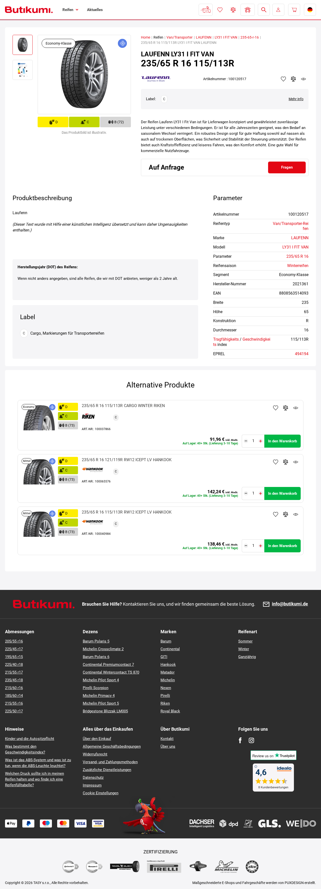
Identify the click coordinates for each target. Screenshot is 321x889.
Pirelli (165, 695)
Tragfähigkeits (226, 339)
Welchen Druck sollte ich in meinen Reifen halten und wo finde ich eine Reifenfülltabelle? (34, 779)
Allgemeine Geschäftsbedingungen (112, 746)
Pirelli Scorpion (95, 688)
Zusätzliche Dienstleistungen (107, 770)
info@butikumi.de (290, 604)
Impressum (92, 785)
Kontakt (167, 738)
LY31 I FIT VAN (226, 37)
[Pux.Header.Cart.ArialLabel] (294, 10)
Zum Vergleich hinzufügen (285, 407)
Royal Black (170, 711)
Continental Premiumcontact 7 (108, 664)
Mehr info (296, 99)
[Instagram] (251, 740)
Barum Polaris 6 (96, 657)
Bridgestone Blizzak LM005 (105, 711)
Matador (167, 672)
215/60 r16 (14, 688)
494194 (301, 353)
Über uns (167, 746)
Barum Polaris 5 (96, 641)
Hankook (168, 664)
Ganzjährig (247, 657)
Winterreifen (297, 265)
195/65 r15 (14, 657)
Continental (170, 649)
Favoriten (220, 10)
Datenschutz (93, 777)
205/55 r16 (14, 641)
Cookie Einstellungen (100, 793)
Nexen (165, 688)
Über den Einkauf (97, 738)
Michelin (167, 680)
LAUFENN (203, 37)
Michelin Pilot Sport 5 (101, 703)
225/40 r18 (14, 664)
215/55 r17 (14, 672)
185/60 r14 (14, 695)
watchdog (303, 78)
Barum (165, 641)
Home (145, 37)
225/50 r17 (14, 711)
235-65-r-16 (249, 37)
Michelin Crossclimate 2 (103, 649)
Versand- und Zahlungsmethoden (110, 762)
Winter (243, 649)
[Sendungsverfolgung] (206, 10)
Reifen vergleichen (233, 10)
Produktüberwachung (295, 407)
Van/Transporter (180, 37)
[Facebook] (240, 740)
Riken (165, 703)
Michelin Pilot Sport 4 (101, 680)
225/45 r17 (14, 649)
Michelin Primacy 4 (99, 695)
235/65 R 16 (297, 256)
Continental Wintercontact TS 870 (111, 672)
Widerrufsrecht (95, 754)
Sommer (245, 641)
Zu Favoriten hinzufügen (275, 407)
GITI (163, 657)
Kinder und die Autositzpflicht (29, 738)
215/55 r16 (14, 703)
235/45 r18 (14, 680)
